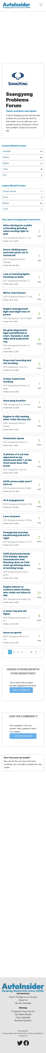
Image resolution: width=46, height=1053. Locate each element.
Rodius (6, 163)
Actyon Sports (9, 191)
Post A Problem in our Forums (23, 997)
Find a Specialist (23, 1017)
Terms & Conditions (35, 1033)
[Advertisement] (23, 38)
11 (36, 652)
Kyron (5, 197)
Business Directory (23, 1020)
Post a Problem (21, 690)
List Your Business (23, 1003)
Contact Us (23, 1036)
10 (31, 652)
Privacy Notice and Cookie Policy (15, 1033)
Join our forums (23, 736)
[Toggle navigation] (41, 4)
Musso (6, 203)
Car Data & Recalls (23, 1014)
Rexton (6, 157)
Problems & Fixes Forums (23, 1011)
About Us (23, 1000)
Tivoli (5, 169)
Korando (7, 151)
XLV (4, 175)
